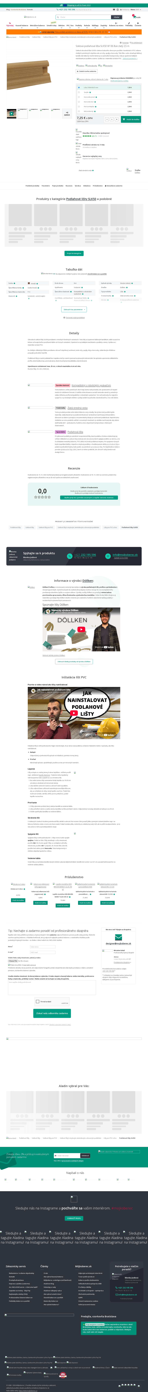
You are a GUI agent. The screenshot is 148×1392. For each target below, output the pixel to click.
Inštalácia (86, 186)
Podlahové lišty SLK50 (81, 199)
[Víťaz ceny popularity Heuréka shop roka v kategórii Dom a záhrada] (30, 17)
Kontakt (30, 9)
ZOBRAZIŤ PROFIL (74, 1218)
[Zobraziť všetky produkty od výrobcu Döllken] (33, 621)
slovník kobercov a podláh (97, 274)
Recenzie (69, 186)
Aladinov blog (49, 1284)
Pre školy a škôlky (84, 1287)
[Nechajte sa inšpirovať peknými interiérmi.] (74, 1055)
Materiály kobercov (51, 1301)
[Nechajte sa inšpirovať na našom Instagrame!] (74, 1198)
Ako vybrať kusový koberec (53, 1277)
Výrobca (78, 186)
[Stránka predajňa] (39, 1332)
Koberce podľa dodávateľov (88, 1280)
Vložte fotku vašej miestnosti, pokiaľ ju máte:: (24, 958)
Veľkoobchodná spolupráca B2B (89, 1284)
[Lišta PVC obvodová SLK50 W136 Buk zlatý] (23, 114)
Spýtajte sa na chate (121, 558)
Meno (10, 946)
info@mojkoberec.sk (125, 554)
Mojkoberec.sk (44, 1388)
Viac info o (68, 1161)
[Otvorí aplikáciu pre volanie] (69, 556)
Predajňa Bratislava (16, 1280)
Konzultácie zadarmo (114, 186)
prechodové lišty (112, 444)
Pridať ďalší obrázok (29, 965)
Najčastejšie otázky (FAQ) (18, 1294)
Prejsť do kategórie (74, 253)
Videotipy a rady (50, 1287)
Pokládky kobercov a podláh (19, 1301)
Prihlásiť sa (125, 9)
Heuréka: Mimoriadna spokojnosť (96, 133)
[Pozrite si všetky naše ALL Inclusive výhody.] (13, 1373)
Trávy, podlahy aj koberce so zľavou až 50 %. (65, 32)
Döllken (137, 172)
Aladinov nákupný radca (53, 1291)
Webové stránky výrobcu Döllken (54, 655)
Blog (8, 9)
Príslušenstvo (98, 186)
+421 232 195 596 (67, 9)
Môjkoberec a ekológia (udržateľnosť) (57, 1280)
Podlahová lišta (75, 431)
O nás (46, 1273)
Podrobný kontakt (126, 1299)
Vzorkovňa (18, 9)
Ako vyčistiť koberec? (51, 1304)
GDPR (80, 1298)
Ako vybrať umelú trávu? (53, 1294)
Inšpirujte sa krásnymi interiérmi (90, 1273)
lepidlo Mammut (44, 775)
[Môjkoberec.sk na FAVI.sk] (63, 1374)
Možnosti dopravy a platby (119, 81)
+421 (85, 554)
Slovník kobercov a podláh (53, 1298)
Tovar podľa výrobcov (86, 1277)
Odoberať (85, 1156)
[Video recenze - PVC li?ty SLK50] (11, 114)
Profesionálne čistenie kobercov (20, 1298)
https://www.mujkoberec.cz (28, 1391)
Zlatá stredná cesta (78, 407)
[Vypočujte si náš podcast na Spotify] (50, 1374)
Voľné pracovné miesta (86, 1304)
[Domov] (12, 37)
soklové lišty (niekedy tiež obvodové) (81, 439)
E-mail (10, 952)
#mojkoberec (122, 1208)
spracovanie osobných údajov (72, 1161)
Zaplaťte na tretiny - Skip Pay (19, 1291)
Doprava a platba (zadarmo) (19, 1284)
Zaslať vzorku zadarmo (87, 71)
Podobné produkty (32, 186)
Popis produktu (57, 186)
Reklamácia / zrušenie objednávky (21, 1273)
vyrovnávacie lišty (96, 447)
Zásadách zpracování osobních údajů (60, 1024)
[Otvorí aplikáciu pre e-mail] (108, 556)
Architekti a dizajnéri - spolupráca (90, 1291)
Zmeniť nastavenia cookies (88, 1301)
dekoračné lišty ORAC (69, 449)
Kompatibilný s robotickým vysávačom (91, 385)
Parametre (46, 186)
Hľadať (116, 17)
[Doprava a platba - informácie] (74, 1359)
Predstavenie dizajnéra (122, 962)
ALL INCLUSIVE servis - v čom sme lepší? (23, 1287)
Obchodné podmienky (86, 1294)
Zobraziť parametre (129, 58)
